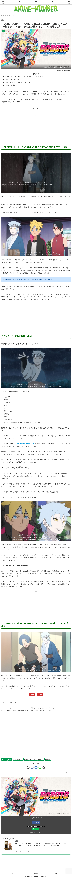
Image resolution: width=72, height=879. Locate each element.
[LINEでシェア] (40, 767)
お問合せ (36, 873)
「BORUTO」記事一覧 (8, 703)
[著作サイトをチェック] (16, 851)
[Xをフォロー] (20, 851)
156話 (40, 694)
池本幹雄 (48, 759)
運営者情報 (12, 873)
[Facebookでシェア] (32, 767)
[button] (44, 767)
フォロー (36, 822)
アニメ (4, 759)
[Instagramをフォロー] (24, 851)
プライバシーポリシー (59, 873)
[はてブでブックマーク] (36, 767)
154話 (32, 694)
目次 (34, 108)
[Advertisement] (36, 129)
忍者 (10, 759)
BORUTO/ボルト (18, 759)
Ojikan (26, 759)
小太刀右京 (33, 759)
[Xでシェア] (28, 767)
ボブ (16, 841)
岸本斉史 (41, 759)
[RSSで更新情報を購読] (28, 851)
